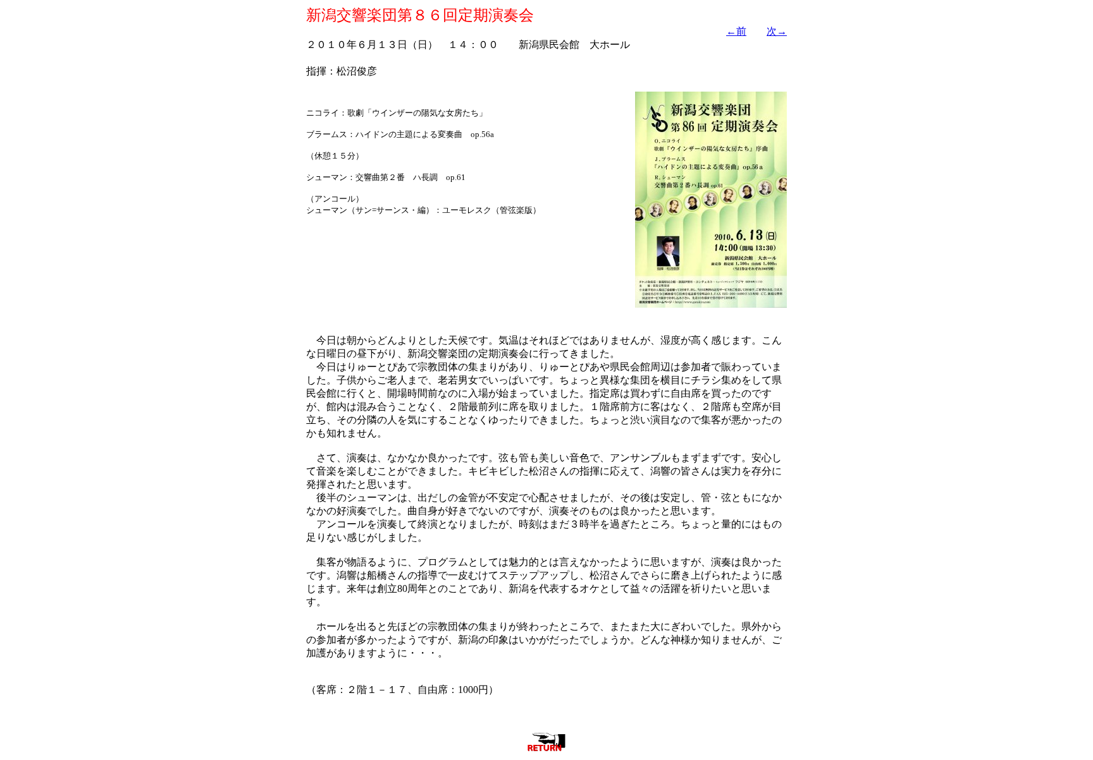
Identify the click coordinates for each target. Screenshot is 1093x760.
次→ (777, 31)
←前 (736, 31)
